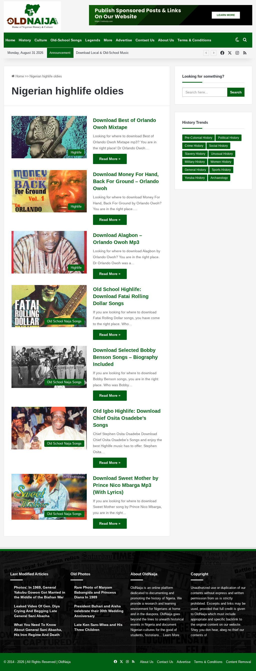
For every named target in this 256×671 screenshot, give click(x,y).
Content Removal (238, 662)
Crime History (194, 146)
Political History (228, 138)
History (25, 40)
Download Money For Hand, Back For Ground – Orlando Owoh (126, 181)
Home (10, 40)
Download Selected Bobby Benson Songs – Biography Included (125, 357)
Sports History (221, 170)
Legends (92, 40)
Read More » (109, 159)
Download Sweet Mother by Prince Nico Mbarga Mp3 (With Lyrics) (125, 485)
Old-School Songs (66, 40)
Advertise (124, 40)
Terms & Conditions (194, 40)
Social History (218, 146)
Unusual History (222, 154)
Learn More (171, 635)
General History (195, 170)
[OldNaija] (32, 16)
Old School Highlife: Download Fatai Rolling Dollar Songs (120, 296)
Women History (220, 162)
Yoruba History (195, 178)
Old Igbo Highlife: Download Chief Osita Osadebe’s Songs (126, 418)
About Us (166, 40)
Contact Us (145, 40)
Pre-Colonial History (198, 138)
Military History (195, 162)
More (108, 40)
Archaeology (219, 178)
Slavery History (195, 154)
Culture (40, 40)
